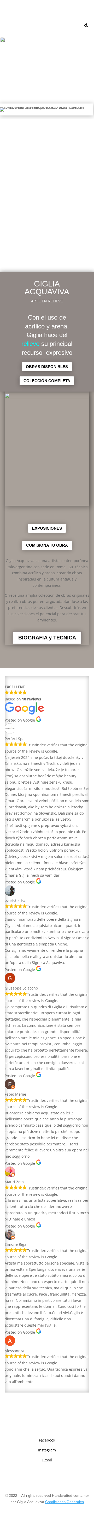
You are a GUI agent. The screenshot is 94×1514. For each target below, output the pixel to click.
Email (47, 1459)
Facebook (47, 1440)
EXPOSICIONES (47, 528)
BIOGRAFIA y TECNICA (47, 637)
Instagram (47, 1450)
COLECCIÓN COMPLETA (47, 380)
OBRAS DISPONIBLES (47, 366)
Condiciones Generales (64, 1502)
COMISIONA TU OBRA (47, 545)
